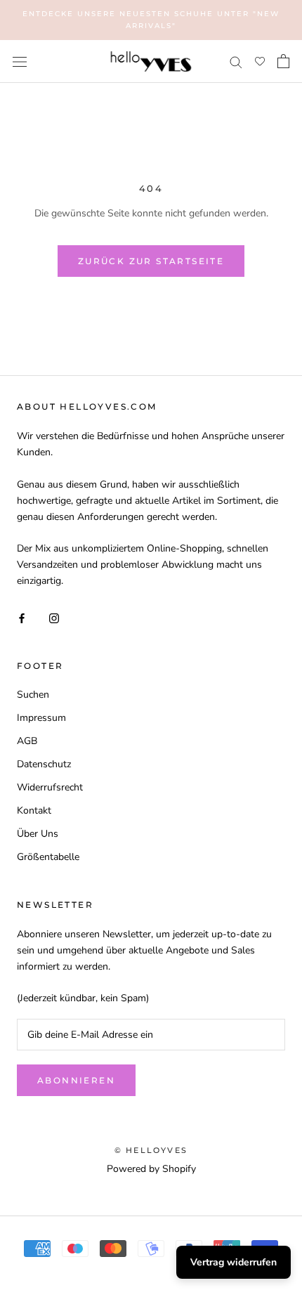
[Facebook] (22, 617)
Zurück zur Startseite (151, 261)
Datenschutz (44, 764)
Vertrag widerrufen (233, 1262)
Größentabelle (48, 857)
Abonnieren (76, 1080)
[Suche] (236, 61)
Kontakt (34, 810)
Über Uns (37, 833)
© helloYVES (151, 1150)
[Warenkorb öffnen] (283, 61)
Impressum (41, 717)
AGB (27, 741)
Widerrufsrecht (50, 787)
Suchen (33, 694)
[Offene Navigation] (20, 61)
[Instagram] (54, 617)
